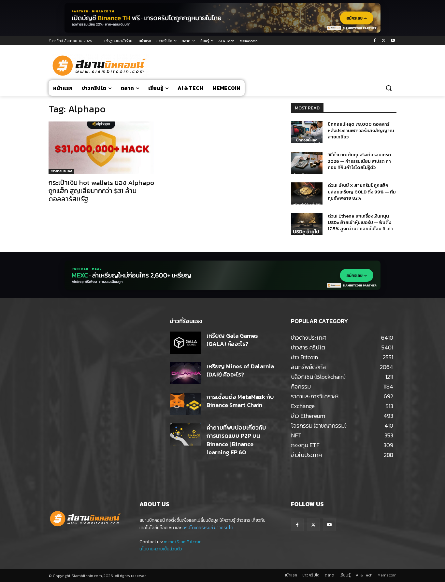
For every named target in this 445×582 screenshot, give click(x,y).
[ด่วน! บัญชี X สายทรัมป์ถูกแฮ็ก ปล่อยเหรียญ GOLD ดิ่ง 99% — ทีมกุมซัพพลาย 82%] (307, 193)
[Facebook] (375, 41)
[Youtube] (392, 41)
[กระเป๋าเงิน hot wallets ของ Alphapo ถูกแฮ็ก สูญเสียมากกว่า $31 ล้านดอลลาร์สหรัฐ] (101, 147)
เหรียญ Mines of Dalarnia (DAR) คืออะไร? (240, 370)
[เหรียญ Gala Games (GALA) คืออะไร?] (185, 343)
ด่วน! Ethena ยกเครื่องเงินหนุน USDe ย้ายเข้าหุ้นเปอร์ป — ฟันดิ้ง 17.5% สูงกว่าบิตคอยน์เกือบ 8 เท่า (360, 222)
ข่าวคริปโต (223, 527)
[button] (388, 88)
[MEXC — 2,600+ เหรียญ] (222, 275)
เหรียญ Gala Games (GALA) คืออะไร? (232, 339)
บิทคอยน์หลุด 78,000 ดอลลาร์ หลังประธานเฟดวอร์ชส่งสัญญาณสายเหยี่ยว (361, 130)
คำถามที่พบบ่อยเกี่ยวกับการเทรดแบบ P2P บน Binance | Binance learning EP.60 (236, 440)
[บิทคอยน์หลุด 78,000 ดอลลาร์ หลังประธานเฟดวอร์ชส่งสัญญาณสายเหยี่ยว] (307, 132)
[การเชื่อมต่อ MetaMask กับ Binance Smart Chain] (185, 404)
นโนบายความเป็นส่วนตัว (160, 549)
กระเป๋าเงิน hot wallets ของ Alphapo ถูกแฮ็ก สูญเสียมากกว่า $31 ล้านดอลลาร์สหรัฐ (101, 190)
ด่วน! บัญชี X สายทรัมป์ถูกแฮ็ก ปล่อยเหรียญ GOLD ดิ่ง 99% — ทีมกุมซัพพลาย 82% (362, 192)
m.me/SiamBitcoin (183, 541)
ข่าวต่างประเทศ (61, 171)
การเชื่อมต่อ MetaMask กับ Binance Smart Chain (240, 400)
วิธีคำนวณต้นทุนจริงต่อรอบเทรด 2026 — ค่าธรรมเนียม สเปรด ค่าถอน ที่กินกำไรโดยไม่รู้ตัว (359, 161)
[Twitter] (383, 41)
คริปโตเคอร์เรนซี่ (197, 527)
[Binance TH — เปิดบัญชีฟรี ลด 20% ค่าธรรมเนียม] (222, 18)
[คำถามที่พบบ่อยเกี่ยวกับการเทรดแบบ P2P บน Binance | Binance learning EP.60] (185, 434)
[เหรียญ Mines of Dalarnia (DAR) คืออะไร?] (185, 373)
